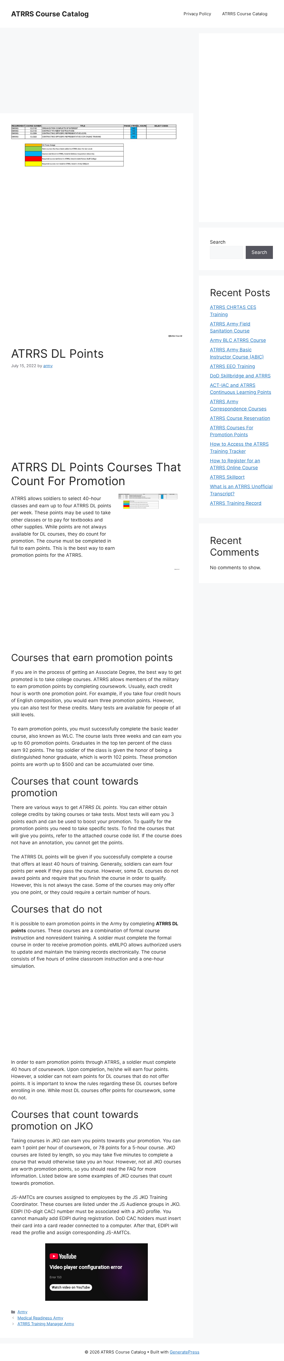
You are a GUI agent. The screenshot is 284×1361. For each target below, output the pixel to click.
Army (22, 1311)
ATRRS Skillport (227, 477)
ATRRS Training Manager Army (45, 1323)
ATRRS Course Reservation (240, 418)
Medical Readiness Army (40, 1317)
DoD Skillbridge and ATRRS (240, 376)
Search (217, 242)
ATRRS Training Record (236, 503)
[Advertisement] (96, 72)
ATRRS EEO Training (232, 366)
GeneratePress (184, 1352)
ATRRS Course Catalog (50, 14)
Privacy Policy (197, 13)
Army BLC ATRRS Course (238, 340)
